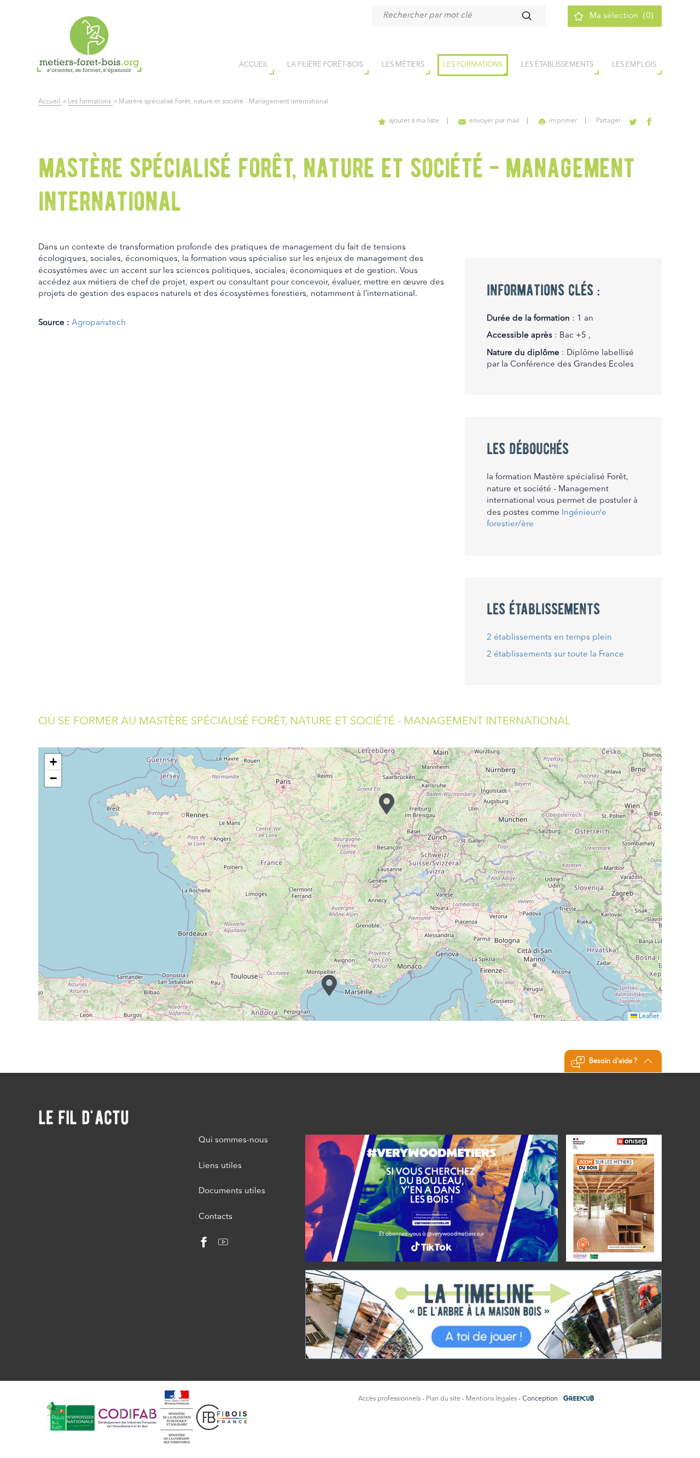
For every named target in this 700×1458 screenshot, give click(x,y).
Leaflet (648, 1016)
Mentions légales (491, 1399)
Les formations (473, 64)
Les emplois (634, 64)
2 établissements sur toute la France (555, 654)
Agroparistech (99, 323)
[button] (329, 985)
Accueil (50, 101)
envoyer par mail (494, 121)
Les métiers (403, 64)
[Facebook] (204, 1245)
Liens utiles (220, 1166)
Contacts (215, 1217)
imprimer (563, 121)
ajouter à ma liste (414, 121)
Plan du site (443, 1399)
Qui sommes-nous (233, 1140)
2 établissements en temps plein (549, 638)
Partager (608, 121)
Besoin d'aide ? (613, 1061)
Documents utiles (232, 1191)
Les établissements (557, 64)
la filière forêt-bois (325, 64)
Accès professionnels (389, 1399)
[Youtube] (219, 1245)
